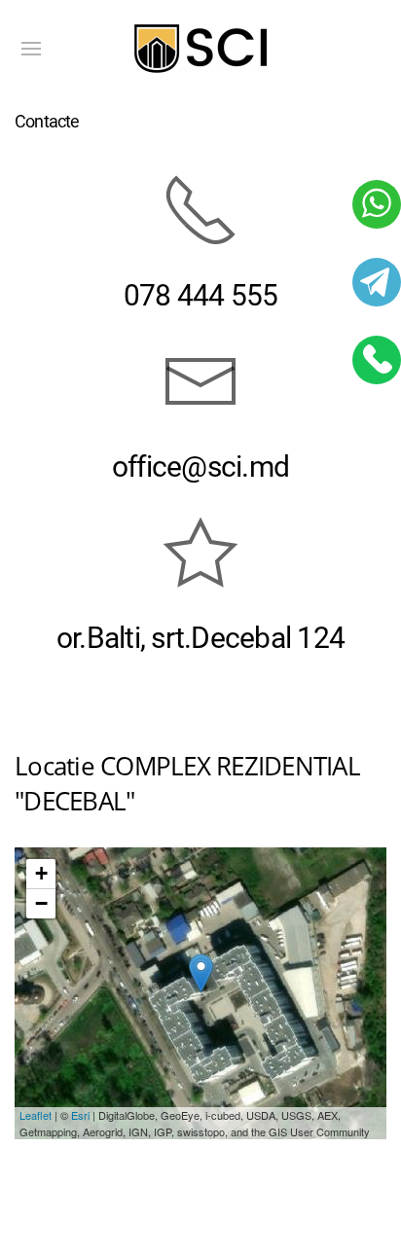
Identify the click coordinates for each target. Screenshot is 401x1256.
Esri (80, 1115)
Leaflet (35, 1115)
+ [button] (41, 873)
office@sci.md (200, 466)
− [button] (41, 903)
